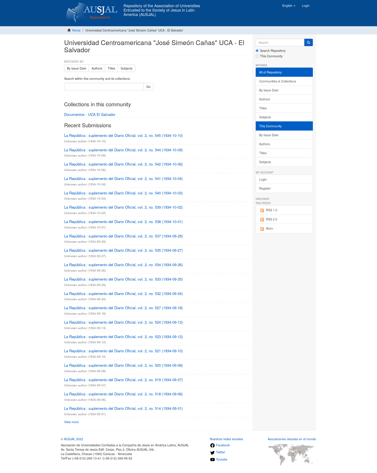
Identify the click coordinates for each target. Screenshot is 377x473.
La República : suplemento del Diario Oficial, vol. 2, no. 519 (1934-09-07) (123, 379)
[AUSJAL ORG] (92, 5)
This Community (271, 56)
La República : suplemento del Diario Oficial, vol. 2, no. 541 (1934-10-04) (123, 178)
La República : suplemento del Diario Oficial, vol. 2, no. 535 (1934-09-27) (123, 250)
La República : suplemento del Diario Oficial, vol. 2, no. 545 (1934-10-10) (123, 135)
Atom (269, 228)
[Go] (308, 42)
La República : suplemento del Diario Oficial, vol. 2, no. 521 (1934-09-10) (123, 350)
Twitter (220, 452)
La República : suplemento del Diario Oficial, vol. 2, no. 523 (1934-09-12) (123, 336)
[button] (289, 5)
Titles (111, 68)
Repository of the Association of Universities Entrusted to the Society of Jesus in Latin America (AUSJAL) (161, 7)
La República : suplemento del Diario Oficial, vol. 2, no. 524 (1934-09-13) (123, 322)
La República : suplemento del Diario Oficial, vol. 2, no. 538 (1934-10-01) (123, 221)
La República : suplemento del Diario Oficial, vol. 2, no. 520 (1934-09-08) (123, 365)
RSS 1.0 (271, 210)
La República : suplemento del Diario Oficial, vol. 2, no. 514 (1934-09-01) (123, 408)
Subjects (126, 68)
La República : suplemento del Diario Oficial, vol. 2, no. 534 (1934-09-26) (123, 264)
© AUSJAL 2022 (72, 439)
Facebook (222, 445)
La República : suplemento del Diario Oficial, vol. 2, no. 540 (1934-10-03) (123, 192)
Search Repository (273, 50)
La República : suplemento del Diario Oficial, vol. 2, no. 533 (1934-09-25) (123, 279)
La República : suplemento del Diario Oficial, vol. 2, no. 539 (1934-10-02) (123, 207)
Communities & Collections (277, 81)
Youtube (221, 459)
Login (263, 179)
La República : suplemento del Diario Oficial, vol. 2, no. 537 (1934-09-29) (123, 236)
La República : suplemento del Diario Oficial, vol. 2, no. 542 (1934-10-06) (123, 164)
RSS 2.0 (271, 219)
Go (148, 86)
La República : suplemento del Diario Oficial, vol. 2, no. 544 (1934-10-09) (123, 149)
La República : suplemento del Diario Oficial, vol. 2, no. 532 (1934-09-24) (123, 293)
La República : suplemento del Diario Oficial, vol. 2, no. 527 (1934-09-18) (123, 307)
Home (76, 30)
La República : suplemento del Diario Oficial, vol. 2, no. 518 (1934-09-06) (123, 393)
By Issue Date (76, 68)
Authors (97, 68)
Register (265, 188)
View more (71, 422)
